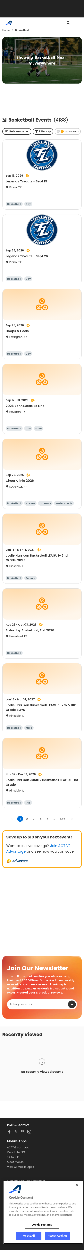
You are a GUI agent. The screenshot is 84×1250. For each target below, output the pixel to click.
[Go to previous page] (12, 819)
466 (62, 819)
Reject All (28, 1235)
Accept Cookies (57, 1235)
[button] (43, 131)
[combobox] (16, 131)
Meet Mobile (15, 1162)
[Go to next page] (72, 819)
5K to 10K (13, 1157)
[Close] (76, 1185)
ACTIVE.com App (18, 1147)
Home (6, 30)
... (54, 819)
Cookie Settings (42, 1224)
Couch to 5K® (16, 1152)
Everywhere (43, 63)
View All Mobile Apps (20, 1167)
